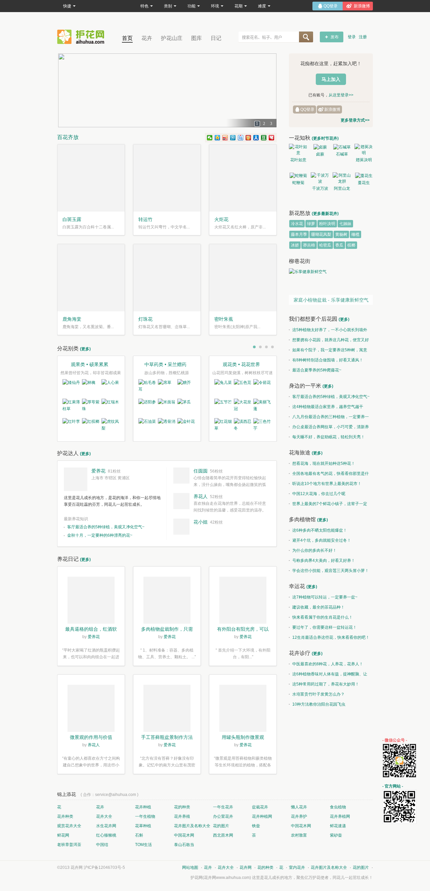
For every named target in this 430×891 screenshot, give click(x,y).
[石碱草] (342, 147)
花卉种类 (65, 816)
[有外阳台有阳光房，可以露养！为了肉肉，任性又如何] (242, 601)
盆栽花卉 (260, 807)
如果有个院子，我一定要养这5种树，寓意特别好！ (328, 351)
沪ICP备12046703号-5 (104, 867)
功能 (191, 6)
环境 (215, 6)
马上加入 (330, 79)
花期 (238, 6)
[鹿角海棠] (91, 277)
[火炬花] (242, 178)
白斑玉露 (71, 219)
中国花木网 (301, 825)
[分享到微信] (210, 137)
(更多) (85, 349)
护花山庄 (171, 38)
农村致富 (299, 835)
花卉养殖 (182, 816)
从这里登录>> (341, 95)
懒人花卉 (299, 807)
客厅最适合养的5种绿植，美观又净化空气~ (105, 527)
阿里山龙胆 (342, 189)
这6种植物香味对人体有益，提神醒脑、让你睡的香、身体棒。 (328, 675)
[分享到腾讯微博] (233, 137)
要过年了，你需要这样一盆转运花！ (324, 627)
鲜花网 (63, 835)
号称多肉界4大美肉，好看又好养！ (323, 560)
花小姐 (201, 522)
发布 (335, 37)
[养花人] (181, 501)
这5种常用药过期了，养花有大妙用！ (325, 684)
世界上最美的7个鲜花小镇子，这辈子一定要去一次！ (328, 505)
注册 (363, 37)
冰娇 (295, 245)
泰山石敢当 (184, 844)
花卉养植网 (340, 816)
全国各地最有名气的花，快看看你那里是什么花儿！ (329, 475)
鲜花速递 (338, 825)
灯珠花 (145, 319)
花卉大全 (104, 816)
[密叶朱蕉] (242, 277)
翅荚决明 (364, 160)
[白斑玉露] (91, 178)
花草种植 (143, 825)
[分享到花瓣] (271, 137)
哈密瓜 (325, 245)
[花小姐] (181, 527)
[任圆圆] (181, 475)
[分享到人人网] (256, 137)
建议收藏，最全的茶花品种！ (318, 607)
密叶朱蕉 (223, 319)
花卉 (146, 38)
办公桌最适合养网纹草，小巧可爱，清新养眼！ (329, 428)
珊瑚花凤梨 (321, 234)
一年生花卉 (223, 807)
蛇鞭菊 (298, 182)
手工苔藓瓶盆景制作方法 (167, 737)
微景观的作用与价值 (91, 737)
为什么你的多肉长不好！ (314, 550)
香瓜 (339, 245)
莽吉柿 (309, 245)
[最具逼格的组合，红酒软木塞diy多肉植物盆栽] (91, 601)
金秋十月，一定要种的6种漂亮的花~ (99, 535)
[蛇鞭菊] (298, 175)
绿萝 (311, 223)
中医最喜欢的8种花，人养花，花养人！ (327, 664)
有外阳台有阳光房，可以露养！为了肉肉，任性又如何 (243, 629)
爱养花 (98, 471)
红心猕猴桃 (106, 835)
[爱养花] (75, 479)
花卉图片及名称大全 (192, 825)
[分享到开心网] (248, 137)
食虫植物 (338, 807)
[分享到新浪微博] (225, 137)
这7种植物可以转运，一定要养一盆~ (324, 597)
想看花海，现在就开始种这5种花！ (323, 463)
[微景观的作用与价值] (91, 709)
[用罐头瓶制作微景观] (242, 709)
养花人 (201, 496)
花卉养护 (299, 816)
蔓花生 (364, 182)
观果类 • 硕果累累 (89, 364)
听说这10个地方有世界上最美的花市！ (326, 483)
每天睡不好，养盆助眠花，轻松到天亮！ (328, 437)
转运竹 (145, 219)
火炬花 (221, 219)
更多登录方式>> (355, 120)
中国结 (102, 844)
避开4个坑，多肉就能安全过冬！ (321, 540)
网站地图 (190, 867)
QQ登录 (307, 109)
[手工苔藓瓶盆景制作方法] (167, 709)
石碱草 (342, 154)
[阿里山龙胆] (342, 178)
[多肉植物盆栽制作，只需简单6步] (167, 601)
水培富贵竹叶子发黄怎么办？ (318, 694)
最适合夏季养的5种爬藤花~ (316, 370)
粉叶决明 (327, 223)
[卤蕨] (320, 147)
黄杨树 (341, 234)
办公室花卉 (223, 816)
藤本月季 (299, 234)
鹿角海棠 (71, 319)
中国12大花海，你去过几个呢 (318, 493)
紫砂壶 (336, 835)
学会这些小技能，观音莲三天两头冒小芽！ (330, 570)
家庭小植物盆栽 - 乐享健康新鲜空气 (331, 300)
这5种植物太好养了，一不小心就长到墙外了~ (328, 331)
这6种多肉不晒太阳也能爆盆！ (319, 530)
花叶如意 (298, 160)
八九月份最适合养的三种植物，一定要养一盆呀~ (329, 418)
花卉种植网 (262, 816)
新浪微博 (332, 109)
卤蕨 (320, 154)
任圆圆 (201, 471)
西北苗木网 (223, 835)
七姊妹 (345, 223)
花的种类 (182, 807)
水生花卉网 (106, 825)
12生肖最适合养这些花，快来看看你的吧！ (331, 637)
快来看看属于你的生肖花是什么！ (322, 617)
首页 (127, 38)
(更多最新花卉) (325, 213)
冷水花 (297, 223)
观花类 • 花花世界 (241, 364)
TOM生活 (143, 844)
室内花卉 (297, 867)
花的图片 (221, 825)
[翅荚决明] (363, 150)
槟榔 (351, 245)
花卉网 (82, 37)
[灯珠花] (167, 277)
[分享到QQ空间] (217, 137)
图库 (196, 38)
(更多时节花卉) (325, 138)
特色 (144, 6)
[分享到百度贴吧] (241, 137)
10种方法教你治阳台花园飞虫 (318, 704)
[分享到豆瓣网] (264, 137)
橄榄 (355, 234)
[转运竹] (167, 178)
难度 (262, 6)
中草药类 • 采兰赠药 (165, 364)
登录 (352, 37)
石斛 (139, 835)
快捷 (67, 6)
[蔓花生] (363, 175)
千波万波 (320, 188)
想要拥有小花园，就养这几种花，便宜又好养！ (329, 341)
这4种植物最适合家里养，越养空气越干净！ (326, 408)
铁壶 (256, 825)
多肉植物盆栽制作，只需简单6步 (167, 629)
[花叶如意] (298, 150)
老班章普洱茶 (69, 844)
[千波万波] (320, 178)
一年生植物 (145, 816)
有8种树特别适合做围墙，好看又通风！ (327, 360)
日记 (216, 38)
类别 (168, 6)
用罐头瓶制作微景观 (243, 737)
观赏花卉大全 (69, 825)
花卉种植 (143, 807)
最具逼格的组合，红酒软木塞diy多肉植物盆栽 (91, 629)
